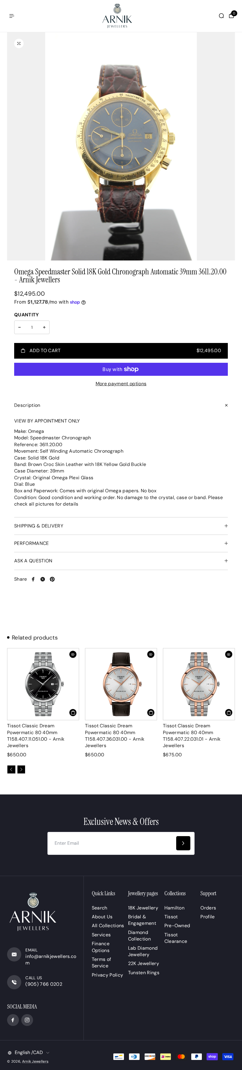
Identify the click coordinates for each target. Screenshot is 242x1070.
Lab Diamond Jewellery (143, 951)
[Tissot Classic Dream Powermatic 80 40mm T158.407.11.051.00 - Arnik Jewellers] (43, 684)
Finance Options (100, 947)
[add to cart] (72, 712)
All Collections (108, 925)
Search (99, 908)
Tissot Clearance (175, 938)
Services (101, 935)
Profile (207, 917)
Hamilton (174, 908)
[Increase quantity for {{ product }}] (44, 327)
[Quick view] (72, 654)
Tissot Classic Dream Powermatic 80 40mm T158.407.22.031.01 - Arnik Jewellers (191, 736)
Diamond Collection (139, 935)
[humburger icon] (12, 16)
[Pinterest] (52, 579)
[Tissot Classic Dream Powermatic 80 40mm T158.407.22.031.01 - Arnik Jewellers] (199, 684)
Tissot (171, 917)
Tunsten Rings (143, 972)
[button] (11, 769)
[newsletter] (183, 843)
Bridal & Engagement (142, 920)
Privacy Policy (107, 975)
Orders (208, 908)
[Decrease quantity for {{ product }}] (19, 327)
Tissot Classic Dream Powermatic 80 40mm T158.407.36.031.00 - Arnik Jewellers (114, 736)
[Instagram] (27, 1020)
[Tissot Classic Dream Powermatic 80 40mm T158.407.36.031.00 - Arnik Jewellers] (121, 684)
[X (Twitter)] (42, 579)
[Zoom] (19, 43)
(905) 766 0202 (43, 984)
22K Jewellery (143, 963)
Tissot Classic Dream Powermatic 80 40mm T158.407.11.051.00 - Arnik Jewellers (35, 736)
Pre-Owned (177, 925)
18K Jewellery (143, 908)
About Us (102, 917)
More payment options (121, 384)
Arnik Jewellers (35, 1061)
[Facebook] (33, 579)
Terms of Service (101, 962)
